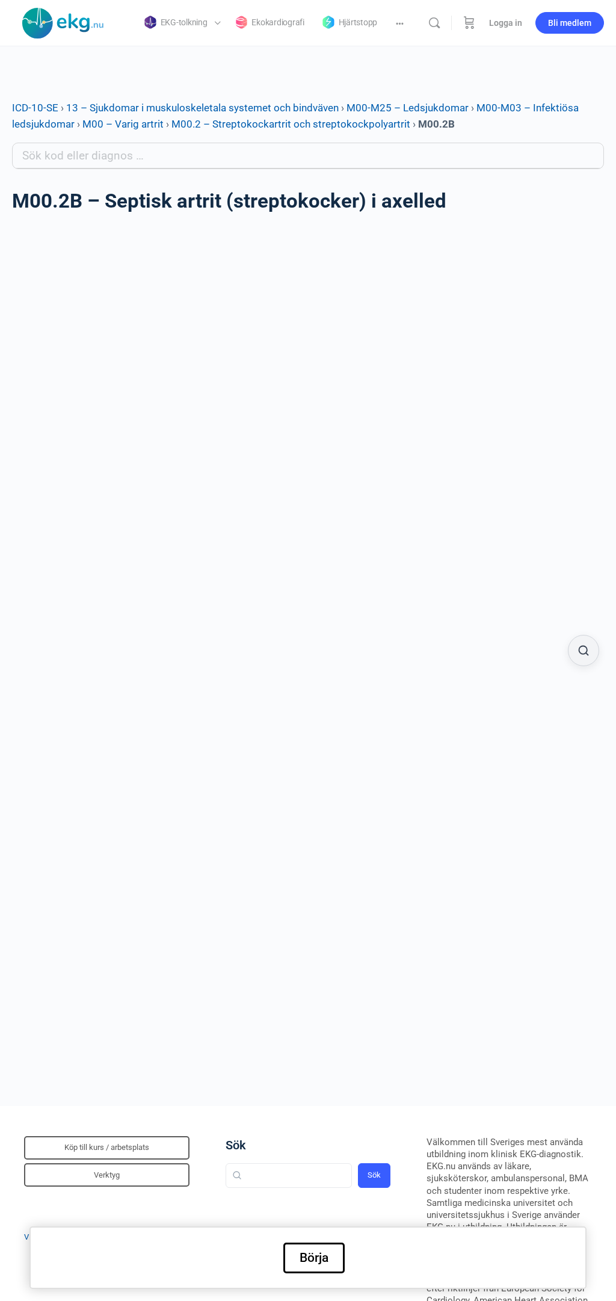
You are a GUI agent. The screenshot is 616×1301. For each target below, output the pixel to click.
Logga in (505, 23)
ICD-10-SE (35, 108)
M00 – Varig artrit (123, 124)
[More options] (399, 23)
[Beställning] (469, 23)
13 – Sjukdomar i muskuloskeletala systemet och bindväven (202, 108)
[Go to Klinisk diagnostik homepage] (63, 21)
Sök (236, 1145)
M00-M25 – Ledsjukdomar (407, 108)
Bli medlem (569, 23)
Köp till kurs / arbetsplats (106, 1147)
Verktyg (107, 1174)
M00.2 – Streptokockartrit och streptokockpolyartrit (290, 124)
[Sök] (434, 23)
